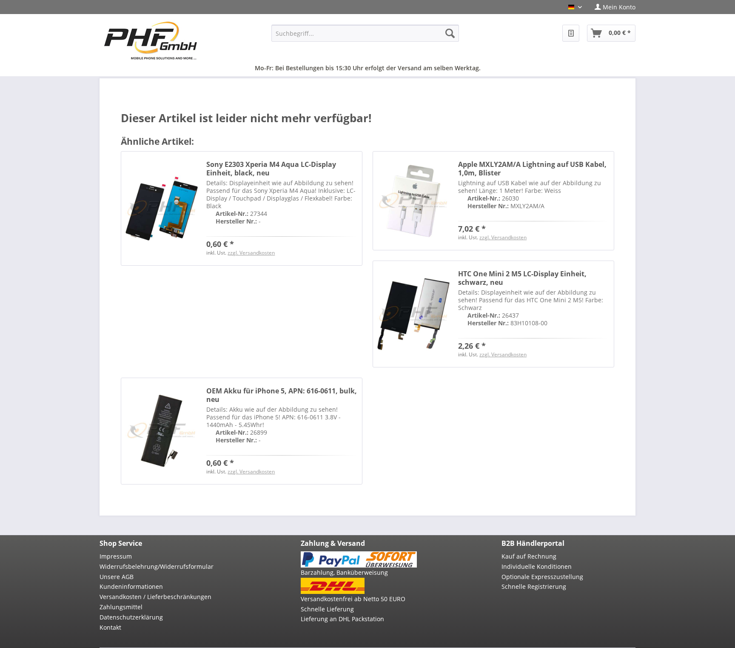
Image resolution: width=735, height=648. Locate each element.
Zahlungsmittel (121, 607)
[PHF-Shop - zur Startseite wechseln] (150, 40)
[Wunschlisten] (570, 33)
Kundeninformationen (131, 586)
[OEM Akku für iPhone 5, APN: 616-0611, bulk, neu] (161, 431)
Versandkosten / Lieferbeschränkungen (155, 597)
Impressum (116, 556)
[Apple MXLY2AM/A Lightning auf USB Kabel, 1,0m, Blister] (413, 200)
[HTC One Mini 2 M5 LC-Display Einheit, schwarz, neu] (413, 314)
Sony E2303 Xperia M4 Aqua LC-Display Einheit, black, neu (271, 168)
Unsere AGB (117, 577)
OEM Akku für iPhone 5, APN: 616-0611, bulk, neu (281, 395)
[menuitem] (611, 7)
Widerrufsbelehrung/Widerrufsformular (157, 566)
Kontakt (110, 627)
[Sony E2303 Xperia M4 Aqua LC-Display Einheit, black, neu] (161, 208)
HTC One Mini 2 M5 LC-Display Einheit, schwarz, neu (522, 278)
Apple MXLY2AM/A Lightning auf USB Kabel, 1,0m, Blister (532, 168)
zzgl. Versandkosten (251, 252)
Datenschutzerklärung (131, 617)
